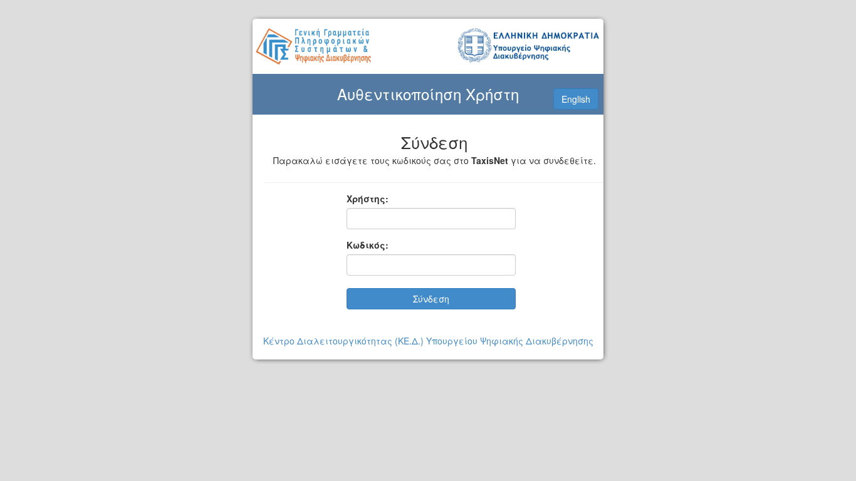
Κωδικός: (368, 245)
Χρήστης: (368, 198)
